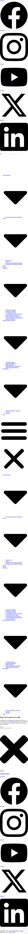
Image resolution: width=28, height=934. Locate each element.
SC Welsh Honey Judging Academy (14, 314)
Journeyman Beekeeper (11, 363)
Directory (8, 413)
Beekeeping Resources (11, 310)
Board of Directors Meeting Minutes (14, 263)
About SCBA (9, 260)
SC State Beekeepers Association (16, 930)
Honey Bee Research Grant (12, 315)
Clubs (4, 265)
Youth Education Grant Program (13, 316)
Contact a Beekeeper (10, 319)
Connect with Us (5, 773)
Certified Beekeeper (10, 362)
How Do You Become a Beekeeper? (14, 217)
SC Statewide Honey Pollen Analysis (14, 317)
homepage (12, 721)
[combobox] (6, 728)
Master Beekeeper (10, 365)
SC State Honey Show (11, 312)
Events (4, 266)
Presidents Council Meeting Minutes (14, 264)
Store (4, 414)
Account (8, 412)
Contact (7, 261)
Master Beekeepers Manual (12, 367)
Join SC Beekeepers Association (13, 410)
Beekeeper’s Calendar (11, 311)
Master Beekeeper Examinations (13, 366)
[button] (14, 444)
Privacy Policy (11, 932)
